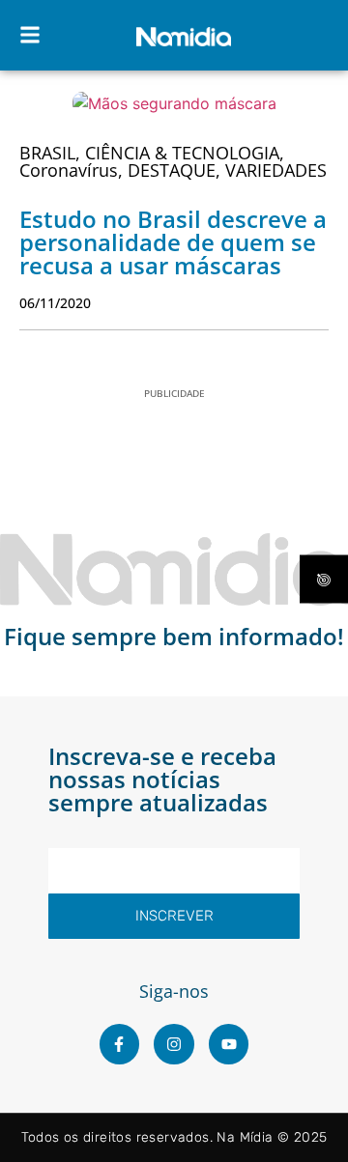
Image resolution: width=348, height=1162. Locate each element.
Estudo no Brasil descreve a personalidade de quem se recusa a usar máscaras (173, 242)
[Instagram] (174, 1044)
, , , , (173, 161)
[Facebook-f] (120, 1044)
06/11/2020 (55, 303)
